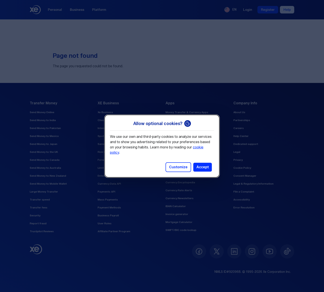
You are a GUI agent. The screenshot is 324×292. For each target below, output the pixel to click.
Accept (202, 167)
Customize (178, 167)
